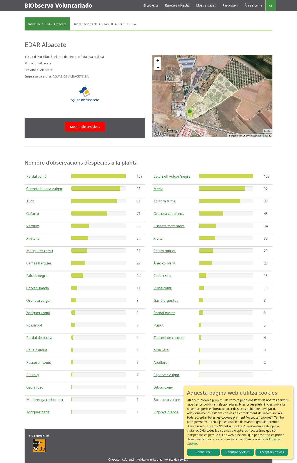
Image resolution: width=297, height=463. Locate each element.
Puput (159, 325)
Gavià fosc (34, 387)
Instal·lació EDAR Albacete (47, 24)
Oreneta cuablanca (169, 213)
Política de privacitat (149, 459)
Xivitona (33, 238)
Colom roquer (165, 250)
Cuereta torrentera (169, 226)
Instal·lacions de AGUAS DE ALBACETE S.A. (105, 24)
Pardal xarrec (164, 312)
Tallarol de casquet (169, 337)
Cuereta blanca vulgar (44, 188)
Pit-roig (32, 374)
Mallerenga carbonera (44, 399)
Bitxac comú (163, 387)
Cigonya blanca (166, 412)
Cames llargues (39, 263)
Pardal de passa (39, 337)
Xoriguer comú (38, 312)
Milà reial (161, 350)
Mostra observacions (85, 127)
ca (270, 5)
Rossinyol (34, 325)
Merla (158, 188)
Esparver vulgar (166, 374)
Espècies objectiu (177, 5)
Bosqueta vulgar (167, 399)
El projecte (151, 5)
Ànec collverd (164, 263)
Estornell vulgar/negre (172, 176)
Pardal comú (36, 176)
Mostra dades (206, 5)
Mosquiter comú (39, 250)
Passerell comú (38, 362)
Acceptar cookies (272, 452)
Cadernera (162, 275)
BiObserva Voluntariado (58, 5)
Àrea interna (253, 5)
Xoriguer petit (37, 412)
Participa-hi (230, 5)
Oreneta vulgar (38, 300)
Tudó (30, 201)
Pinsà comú (163, 288)
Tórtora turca (164, 201)
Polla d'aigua (36, 350)
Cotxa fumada (37, 288)
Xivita (158, 238)
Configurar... (203, 452)
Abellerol (161, 362)
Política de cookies (176, 459)
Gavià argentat (166, 300)
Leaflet (267, 131)
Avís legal (128, 459)
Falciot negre (36, 275)
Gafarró (32, 213)
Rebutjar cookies (238, 452)
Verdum (32, 226)
